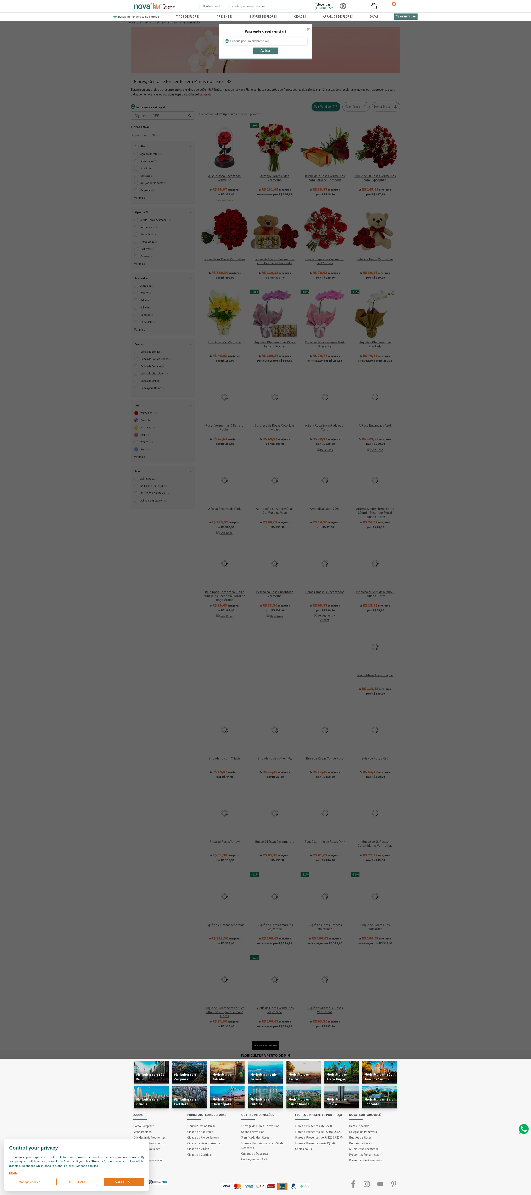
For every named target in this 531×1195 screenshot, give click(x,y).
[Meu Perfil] (358, 6)
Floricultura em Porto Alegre (337, 1077)
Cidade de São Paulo (200, 1132)
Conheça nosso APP (254, 1159)
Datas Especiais (359, 1126)
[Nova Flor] (154, 6)
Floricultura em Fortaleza (185, 1101)
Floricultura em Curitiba (261, 1101)
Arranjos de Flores (338, 16)
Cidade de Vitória (198, 1149)
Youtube (380, 1184)
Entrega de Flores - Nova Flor (260, 1126)
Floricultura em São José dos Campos (378, 1077)
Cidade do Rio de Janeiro (203, 1137)
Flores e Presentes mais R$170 (315, 1143)
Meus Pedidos (142, 1132)
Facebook (353, 1184)
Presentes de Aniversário (365, 1160)
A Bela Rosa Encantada (364, 1149)
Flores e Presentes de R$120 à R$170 (318, 1137)
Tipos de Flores (188, 16)
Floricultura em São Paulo (150, 1077)
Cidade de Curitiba (199, 1155)
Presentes (225, 16)
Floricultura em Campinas (185, 1077)
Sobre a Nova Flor (252, 1132)
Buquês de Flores (263, 16)
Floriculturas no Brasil (201, 1126)
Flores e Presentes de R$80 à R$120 (318, 1132)
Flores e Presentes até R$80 (313, 1126)
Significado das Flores (255, 1137)
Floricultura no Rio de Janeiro (263, 1077)
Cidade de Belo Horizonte (203, 1143)
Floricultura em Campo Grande (299, 1101)
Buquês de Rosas (360, 1137)
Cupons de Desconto (255, 1154)
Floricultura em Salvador (223, 1077)
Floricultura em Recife (299, 1077)
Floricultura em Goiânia (147, 1101)
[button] (343, 6)
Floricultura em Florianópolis (223, 1101)
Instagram (366, 1184)
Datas (374, 16)
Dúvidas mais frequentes (149, 1137)
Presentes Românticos (364, 1155)
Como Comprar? (143, 1126)
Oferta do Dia (304, 1149)
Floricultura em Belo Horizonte (378, 1101)
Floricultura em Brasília (337, 1101)
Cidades (300, 16)
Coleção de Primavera (363, 1132)
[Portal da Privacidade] (158, 1182)
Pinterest (393, 1184)
